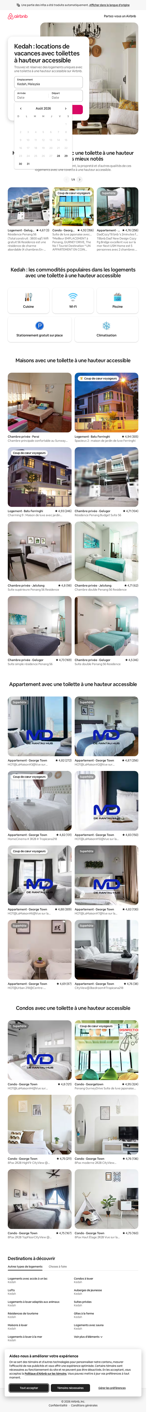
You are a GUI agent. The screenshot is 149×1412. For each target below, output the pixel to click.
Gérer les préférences (112, 1388)
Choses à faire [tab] (58, 1266)
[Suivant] (79, 179)
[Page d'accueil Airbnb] (18, 16)
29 (66, 156)
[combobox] (48, 84)
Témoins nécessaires (70, 1388)
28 (58, 156)
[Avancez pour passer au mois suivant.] (65, 108)
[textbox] (31, 97)
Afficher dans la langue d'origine (109, 5)
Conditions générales (84, 1405)
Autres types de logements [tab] (25, 1266)
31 (28, 164)
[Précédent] (66, 179)
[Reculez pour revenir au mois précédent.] (21, 108)
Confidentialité (58, 1405)
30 (20, 164)
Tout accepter (29, 1388)
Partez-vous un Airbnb (120, 16)
